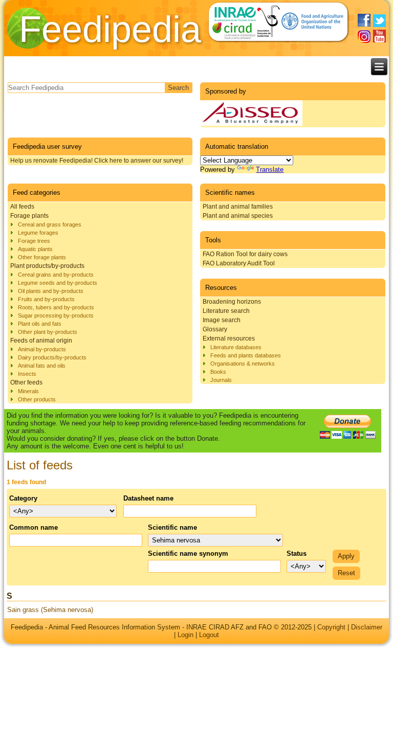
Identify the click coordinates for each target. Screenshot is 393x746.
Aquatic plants (35, 249)
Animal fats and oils (42, 366)
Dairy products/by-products (52, 357)
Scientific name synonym (188, 553)
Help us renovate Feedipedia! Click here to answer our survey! (96, 160)
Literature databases (235, 347)
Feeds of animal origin (41, 340)
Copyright (331, 627)
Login (185, 635)
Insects (27, 374)
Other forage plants (42, 257)
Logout (209, 635)
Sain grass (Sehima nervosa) (50, 610)
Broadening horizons (232, 301)
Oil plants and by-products (50, 291)
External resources (229, 338)
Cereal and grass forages (49, 224)
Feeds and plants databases (245, 355)
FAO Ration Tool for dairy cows (245, 254)
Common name (33, 527)
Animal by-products (42, 349)
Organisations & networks (242, 363)
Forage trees (34, 241)
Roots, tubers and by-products (56, 307)
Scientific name (172, 527)
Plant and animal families (238, 206)
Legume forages (38, 233)
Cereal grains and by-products (56, 275)
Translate (269, 169)
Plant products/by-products (47, 265)
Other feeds (26, 382)
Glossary (215, 329)
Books (218, 372)
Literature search (226, 310)
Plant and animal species (238, 215)
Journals (221, 380)
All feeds (22, 206)
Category (23, 498)
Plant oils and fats (39, 324)
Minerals (28, 391)
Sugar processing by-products (56, 315)
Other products (37, 399)
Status (297, 553)
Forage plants (29, 215)
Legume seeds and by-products (57, 283)
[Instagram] (364, 36)
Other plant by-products (47, 332)
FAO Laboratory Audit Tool (239, 263)
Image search (222, 320)
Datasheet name (148, 498)
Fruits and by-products (46, 299)
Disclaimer (366, 627)
